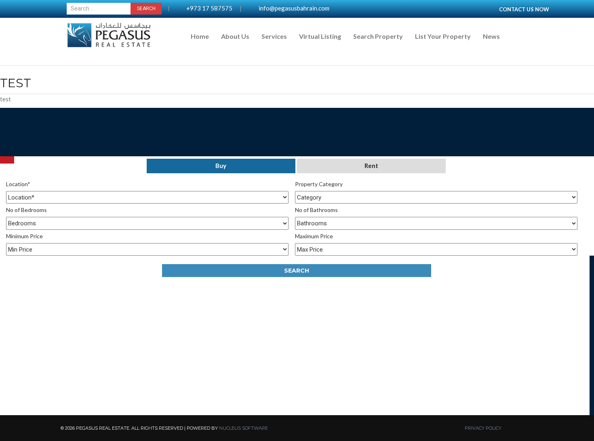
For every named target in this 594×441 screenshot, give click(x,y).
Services (274, 36)
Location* (18, 184)
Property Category (319, 184)
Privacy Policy (483, 428)
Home (200, 36)
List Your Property (443, 36)
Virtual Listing (320, 36)
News (491, 36)
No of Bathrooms (316, 209)
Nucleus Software (243, 428)
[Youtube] (7, 156)
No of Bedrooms (26, 209)
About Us (235, 36)
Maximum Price (314, 236)
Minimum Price (24, 236)
